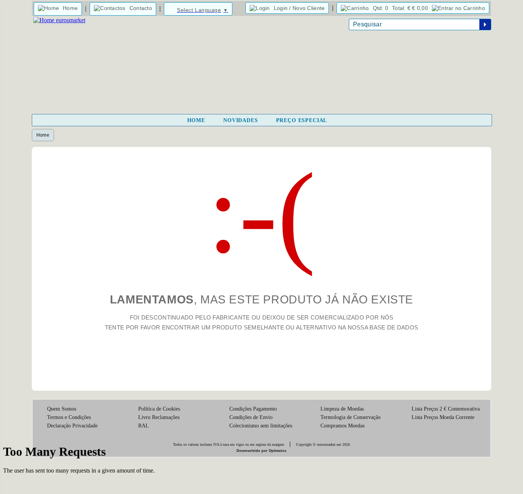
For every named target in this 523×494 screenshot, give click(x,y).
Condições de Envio (251, 417)
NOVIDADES (240, 120)
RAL (143, 426)
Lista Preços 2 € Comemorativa (446, 409)
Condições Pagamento (253, 409)
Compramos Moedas (342, 426)
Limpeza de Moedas (342, 409)
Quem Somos (61, 409)
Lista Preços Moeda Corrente (443, 417)
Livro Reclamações (159, 417)
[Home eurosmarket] (58, 20)
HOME (196, 120)
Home (42, 135)
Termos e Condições (69, 417)
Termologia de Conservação (350, 417)
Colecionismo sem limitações (260, 426)
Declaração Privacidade (72, 426)
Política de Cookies (159, 409)
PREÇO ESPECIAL (301, 120)
